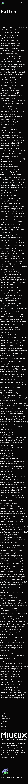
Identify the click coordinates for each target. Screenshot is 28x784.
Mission (3, 716)
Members (4, 726)
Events (3, 724)
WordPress (18, 777)
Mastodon (12, 757)
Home (3, 713)
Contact (4, 729)
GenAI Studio (5, 718)
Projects (4, 721)
